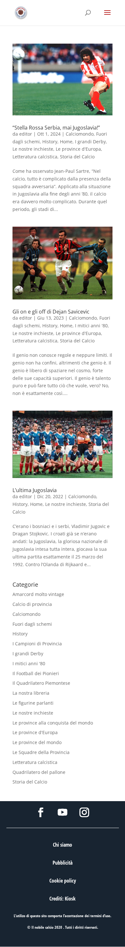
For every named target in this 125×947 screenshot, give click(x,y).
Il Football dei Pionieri (36, 673)
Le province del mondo (37, 742)
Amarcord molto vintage (38, 594)
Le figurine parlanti (33, 703)
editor (25, 134)
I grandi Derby (90, 141)
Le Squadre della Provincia (41, 752)
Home (66, 141)
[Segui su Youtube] (62, 812)
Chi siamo (62, 844)
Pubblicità (62, 862)
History (49, 141)
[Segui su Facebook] (40, 812)
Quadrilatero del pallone (39, 772)
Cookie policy (62, 880)
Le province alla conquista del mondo (53, 723)
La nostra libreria (31, 693)
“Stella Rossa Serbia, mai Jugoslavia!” (56, 127)
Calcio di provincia (32, 604)
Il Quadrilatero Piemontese (41, 683)
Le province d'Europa (78, 149)
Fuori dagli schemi (32, 624)
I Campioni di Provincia (37, 644)
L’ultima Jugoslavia (35, 490)
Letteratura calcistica (35, 157)
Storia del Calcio (77, 157)
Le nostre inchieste (33, 149)
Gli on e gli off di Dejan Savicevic (51, 311)
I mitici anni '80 (91, 326)
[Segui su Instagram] (84, 812)
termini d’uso (100, 915)
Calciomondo (80, 134)
